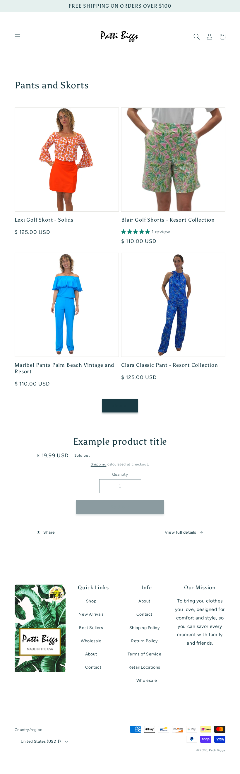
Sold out (120, 507)
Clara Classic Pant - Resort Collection (169, 365)
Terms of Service (145, 654)
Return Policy (144, 640)
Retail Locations (144, 667)
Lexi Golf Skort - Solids (44, 220)
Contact (93, 667)
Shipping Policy (144, 627)
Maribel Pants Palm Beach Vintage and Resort (64, 368)
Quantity (120, 474)
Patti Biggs (217, 750)
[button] (17, 36)
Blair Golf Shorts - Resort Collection (168, 220)
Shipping (99, 464)
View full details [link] (180, 532)
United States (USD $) (41, 741)
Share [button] (49, 532)
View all (120, 405)
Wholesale (91, 640)
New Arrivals (91, 614)
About (91, 654)
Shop (91, 601)
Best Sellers (91, 627)
